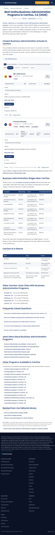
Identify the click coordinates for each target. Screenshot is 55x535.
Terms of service (4, 520)
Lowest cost (17, 67)
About (30, 498)
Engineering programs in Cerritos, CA (15, 382)
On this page (39, 18)
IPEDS (10, 115)
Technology (31, 492)
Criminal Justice (32, 470)
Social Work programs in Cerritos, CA (15, 400)
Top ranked (10, 67)
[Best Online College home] (27, 454)
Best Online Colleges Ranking (13, 415)
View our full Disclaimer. (7, 450)
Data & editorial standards (34, 507)
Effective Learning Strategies (7, 501)
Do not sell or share (5, 526)
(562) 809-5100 (9, 152)
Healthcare (31, 479)
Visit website (9, 104)
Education (31, 473)
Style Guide (3, 507)
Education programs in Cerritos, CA (14, 379)
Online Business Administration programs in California (20, 354)
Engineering (31, 476)
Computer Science (32, 467)
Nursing (30, 485)
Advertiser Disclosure (48, 8)
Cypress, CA (8, 303)
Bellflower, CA (8, 298)
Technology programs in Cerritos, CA (15, 384)
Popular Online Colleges (42, 2)
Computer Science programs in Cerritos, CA (17, 374)
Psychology (31, 488)
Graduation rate (25, 67)
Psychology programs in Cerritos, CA (15, 377)
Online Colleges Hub (5, 461)
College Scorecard (16, 115)
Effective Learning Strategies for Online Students (18, 418)
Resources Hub (4, 498)
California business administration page (14, 173)
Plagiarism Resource (5, 510)
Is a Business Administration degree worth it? (17, 349)
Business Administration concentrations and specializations (21, 346)
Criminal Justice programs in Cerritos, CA (16, 369)
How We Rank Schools (11, 59)
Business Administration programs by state (16, 357)
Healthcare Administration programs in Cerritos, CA (19, 397)
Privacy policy (4, 517)
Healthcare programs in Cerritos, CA (14, 390)
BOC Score (14, 64)
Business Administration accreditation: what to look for (20, 344)
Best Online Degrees (5, 473)
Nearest (32, 67)
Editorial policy (32, 504)
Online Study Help (4, 504)
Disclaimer (3, 523)
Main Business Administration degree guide (17, 352)
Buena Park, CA (8, 300)
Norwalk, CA (8, 293)
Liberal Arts (31, 482)
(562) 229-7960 (9, 100)
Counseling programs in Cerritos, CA (15, 403)
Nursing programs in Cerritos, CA (14, 371)
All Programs (31, 461)
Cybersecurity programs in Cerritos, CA (15, 392)
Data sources (31, 510)
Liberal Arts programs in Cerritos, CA (15, 387)
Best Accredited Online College (7, 467)
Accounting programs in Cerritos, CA (15, 395)
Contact (30, 501)
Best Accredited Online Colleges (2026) (16, 412)
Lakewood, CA (8, 295)
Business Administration (34, 464)
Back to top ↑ (51, 531)
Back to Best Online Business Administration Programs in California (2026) (25, 428)
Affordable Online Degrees (6, 470)
